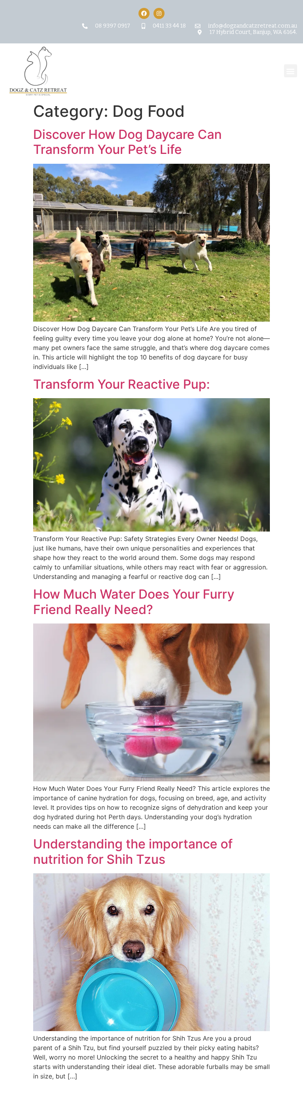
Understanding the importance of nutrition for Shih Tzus (133, 851)
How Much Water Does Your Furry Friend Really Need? (133, 601)
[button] (290, 70)
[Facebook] (144, 13)
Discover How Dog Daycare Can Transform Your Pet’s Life (127, 142)
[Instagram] (159, 13)
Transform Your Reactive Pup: (121, 384)
